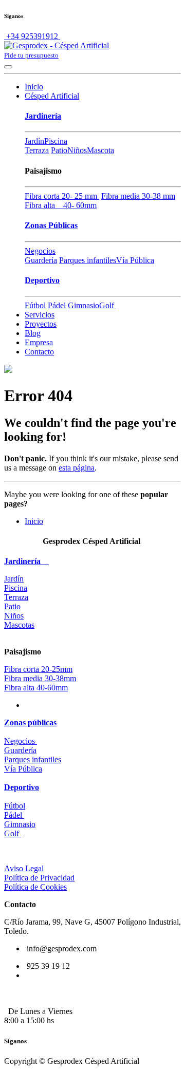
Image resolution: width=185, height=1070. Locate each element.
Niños (77, 150)
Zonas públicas (30, 722)
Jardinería (43, 115)
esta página (77, 467)
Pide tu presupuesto (31, 55)
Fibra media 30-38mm (40, 678)
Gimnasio (83, 305)
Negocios (40, 251)
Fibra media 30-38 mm (138, 196)
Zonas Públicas (51, 225)
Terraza (37, 150)
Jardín (34, 141)
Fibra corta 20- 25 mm (62, 196)
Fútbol (35, 305)
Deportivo (42, 280)
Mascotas (19, 625)
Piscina (55, 141)
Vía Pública (135, 260)
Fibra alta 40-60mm (36, 687)
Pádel (57, 305)
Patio (59, 150)
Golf (107, 305)
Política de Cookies (35, 887)
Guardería (41, 260)
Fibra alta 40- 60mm (61, 205)
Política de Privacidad (39, 877)
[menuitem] (34, 86)
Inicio (34, 521)
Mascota (100, 150)
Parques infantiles (87, 260)
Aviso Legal (24, 868)
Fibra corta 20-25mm (38, 669)
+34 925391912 (32, 36)
